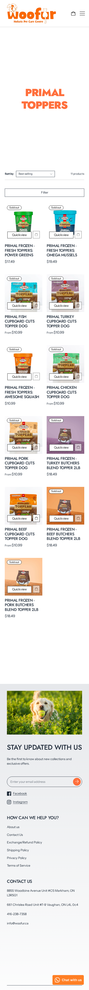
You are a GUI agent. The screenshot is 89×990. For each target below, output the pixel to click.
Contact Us (15, 835)
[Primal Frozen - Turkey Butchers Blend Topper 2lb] (65, 435)
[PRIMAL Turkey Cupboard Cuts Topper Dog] (65, 293)
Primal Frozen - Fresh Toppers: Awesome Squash (22, 392)
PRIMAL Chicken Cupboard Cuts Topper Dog (62, 392)
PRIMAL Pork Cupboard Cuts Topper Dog (19, 463)
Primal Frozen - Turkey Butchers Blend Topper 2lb (63, 463)
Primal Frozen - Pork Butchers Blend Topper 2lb (21, 605)
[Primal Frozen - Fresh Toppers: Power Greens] (23, 222)
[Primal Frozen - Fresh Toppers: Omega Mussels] (65, 222)
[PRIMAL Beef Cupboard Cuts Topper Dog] (23, 506)
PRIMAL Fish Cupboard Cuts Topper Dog (19, 321)
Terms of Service (18, 865)
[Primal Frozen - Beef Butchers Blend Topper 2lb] (65, 506)
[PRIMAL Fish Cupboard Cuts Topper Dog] (23, 293)
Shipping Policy (18, 850)
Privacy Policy (17, 858)
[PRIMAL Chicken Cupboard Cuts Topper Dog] (65, 364)
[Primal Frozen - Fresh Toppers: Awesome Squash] (23, 364)
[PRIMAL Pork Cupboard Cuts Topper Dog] (23, 435)
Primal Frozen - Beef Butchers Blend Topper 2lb (63, 533)
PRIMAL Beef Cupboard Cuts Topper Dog (19, 533)
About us (13, 827)
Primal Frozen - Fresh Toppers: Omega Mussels (62, 250)
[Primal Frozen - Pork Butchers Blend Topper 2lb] (23, 577)
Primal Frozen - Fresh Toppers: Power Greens (20, 250)
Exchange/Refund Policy (24, 842)
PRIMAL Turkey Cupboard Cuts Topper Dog (61, 321)
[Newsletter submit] (77, 782)
